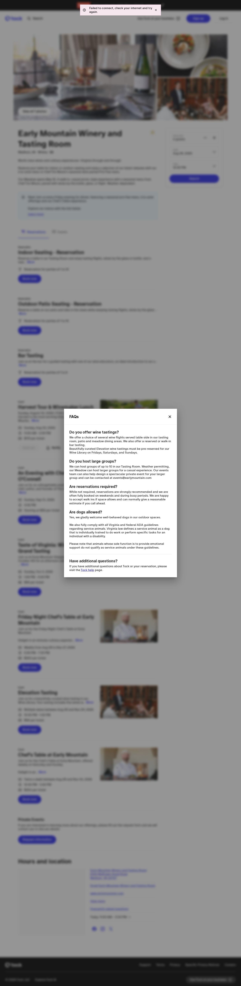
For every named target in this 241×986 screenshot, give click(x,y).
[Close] (170, 417)
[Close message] (156, 10)
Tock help (87, 570)
